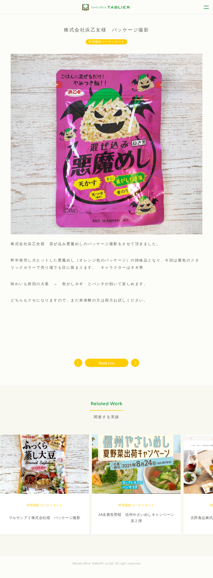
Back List (107, 362)
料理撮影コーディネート (106, 42)
